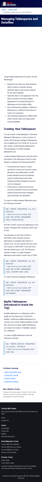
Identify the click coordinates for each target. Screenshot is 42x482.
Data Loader (5, 460)
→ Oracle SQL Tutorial (10, 375)
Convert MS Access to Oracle (11, 447)
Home (3, 10)
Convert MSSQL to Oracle (10, 450)
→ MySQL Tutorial (9, 378)
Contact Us (5, 420)
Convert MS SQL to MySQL (10, 444)
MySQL (3, 434)
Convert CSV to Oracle (8, 452)
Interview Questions (8, 436)
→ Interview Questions (10, 381)
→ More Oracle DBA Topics (12, 372)
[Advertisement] (21, 50)
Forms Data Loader (7, 463)
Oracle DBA (12, 10)
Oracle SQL (5, 431)
